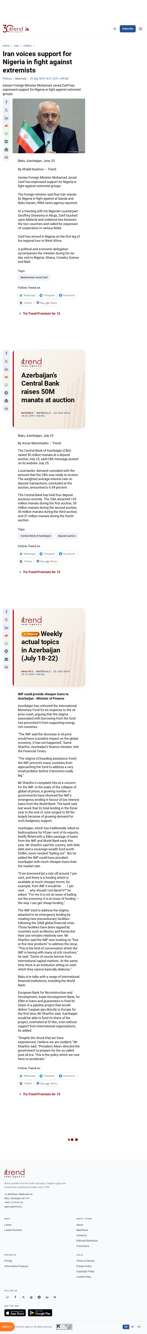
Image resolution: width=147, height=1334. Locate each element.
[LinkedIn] (47, 1297)
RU (139, 1327)
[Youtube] (31, 1297)
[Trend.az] (16, 29)
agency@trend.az (13, 1206)
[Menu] (140, 28)
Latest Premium (13, 1230)
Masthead (82, 1230)
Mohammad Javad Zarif (34, 277)
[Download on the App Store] (15, 1312)
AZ (132, 1327)
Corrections (82, 1246)
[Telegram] (39, 1297)
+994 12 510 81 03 (13, 1202)
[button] (6, 102)
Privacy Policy (84, 1266)
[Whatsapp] (7, 1297)
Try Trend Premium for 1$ (41, 313)
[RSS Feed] (55, 1297)
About (79, 1224)
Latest (7, 1224)
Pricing (8, 1260)
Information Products (16, 1266)
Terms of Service (85, 1260)
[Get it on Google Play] (40, 1312)
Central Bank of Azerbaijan (36, 535)
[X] (23, 1297)
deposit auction (67, 535)
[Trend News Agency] (14, 1173)
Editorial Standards (87, 1240)
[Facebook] (15, 1297)
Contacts (81, 1235)
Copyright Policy (85, 1271)
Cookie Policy (83, 1276)
